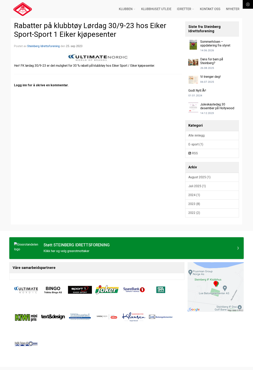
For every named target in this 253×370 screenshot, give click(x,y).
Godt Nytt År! (197, 90)
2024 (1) (194, 195)
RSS (194, 153)
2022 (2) (194, 213)
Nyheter (232, 9)
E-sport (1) (195, 144)
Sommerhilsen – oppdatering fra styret (215, 43)
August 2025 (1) (199, 177)
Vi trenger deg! (210, 77)
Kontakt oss (210, 9)
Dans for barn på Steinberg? (211, 61)
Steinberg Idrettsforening (43, 46)
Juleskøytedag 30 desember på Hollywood (217, 106)
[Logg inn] (247, 4)
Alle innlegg (196, 135)
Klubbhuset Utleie (156, 9)
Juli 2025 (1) (197, 186)
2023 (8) (194, 204)
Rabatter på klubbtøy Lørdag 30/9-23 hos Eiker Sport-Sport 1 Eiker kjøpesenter (90, 30)
